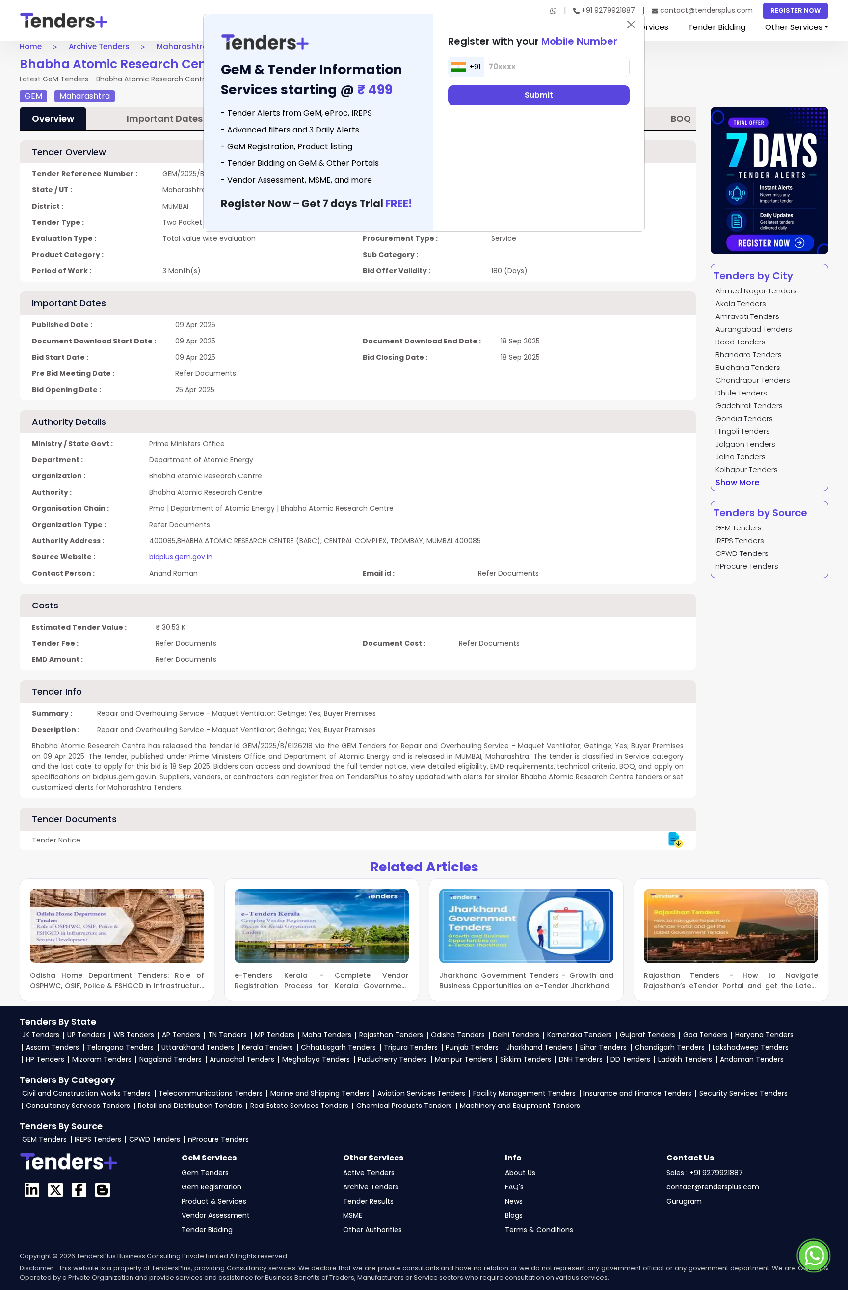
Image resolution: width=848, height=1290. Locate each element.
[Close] (631, 24)
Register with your (532, 41)
